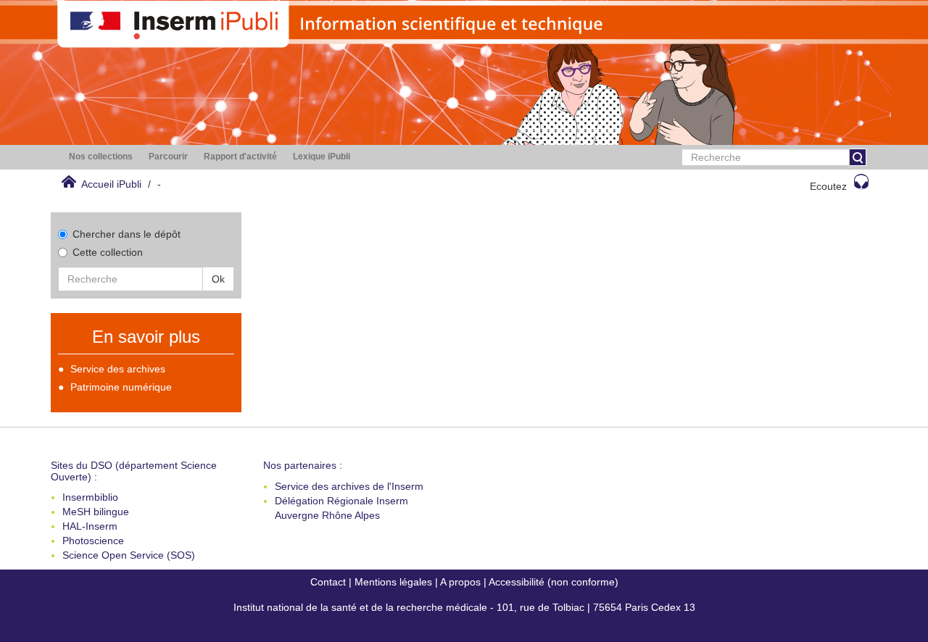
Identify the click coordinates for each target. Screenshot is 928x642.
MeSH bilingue (95, 511)
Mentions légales (393, 582)
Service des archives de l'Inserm (349, 486)
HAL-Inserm (89, 526)
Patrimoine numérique (121, 387)
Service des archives (117, 369)
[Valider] (857, 157)
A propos (460, 582)
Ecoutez (828, 186)
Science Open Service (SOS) (128, 555)
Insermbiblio (90, 497)
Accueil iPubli (111, 184)
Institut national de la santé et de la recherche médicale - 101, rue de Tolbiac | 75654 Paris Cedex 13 (464, 607)
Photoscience (93, 540)
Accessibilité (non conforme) (553, 582)
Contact (328, 582)
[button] (101, 157)
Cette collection (107, 252)
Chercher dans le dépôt (126, 234)
